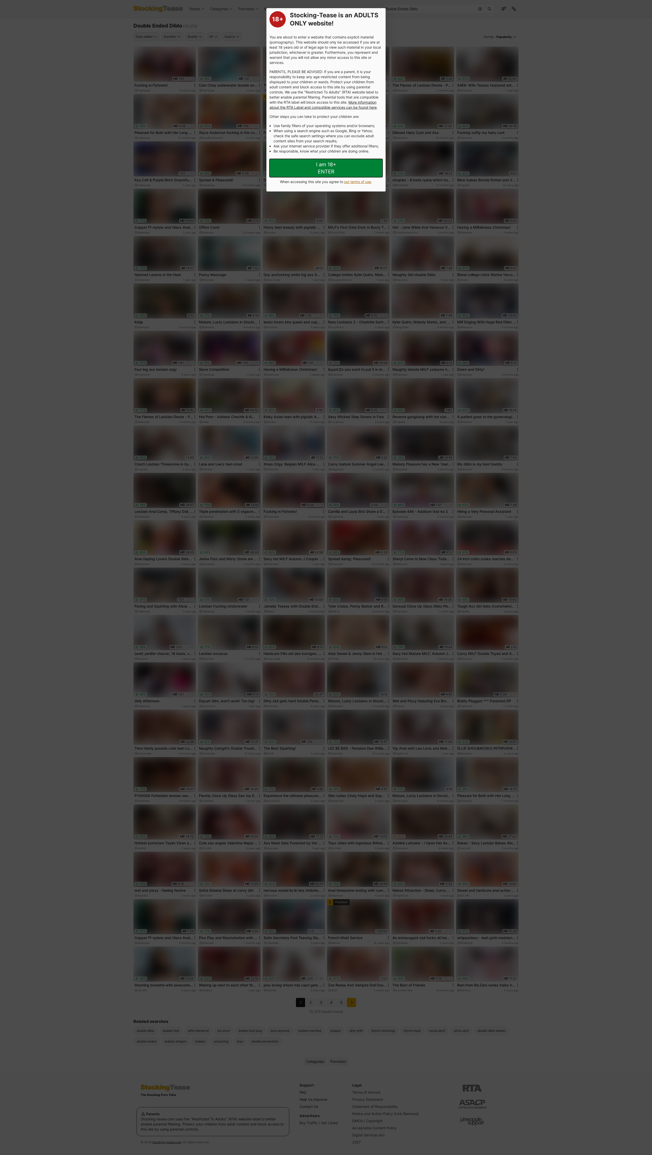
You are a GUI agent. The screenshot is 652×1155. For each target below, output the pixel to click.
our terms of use (357, 182)
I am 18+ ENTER (326, 168)
